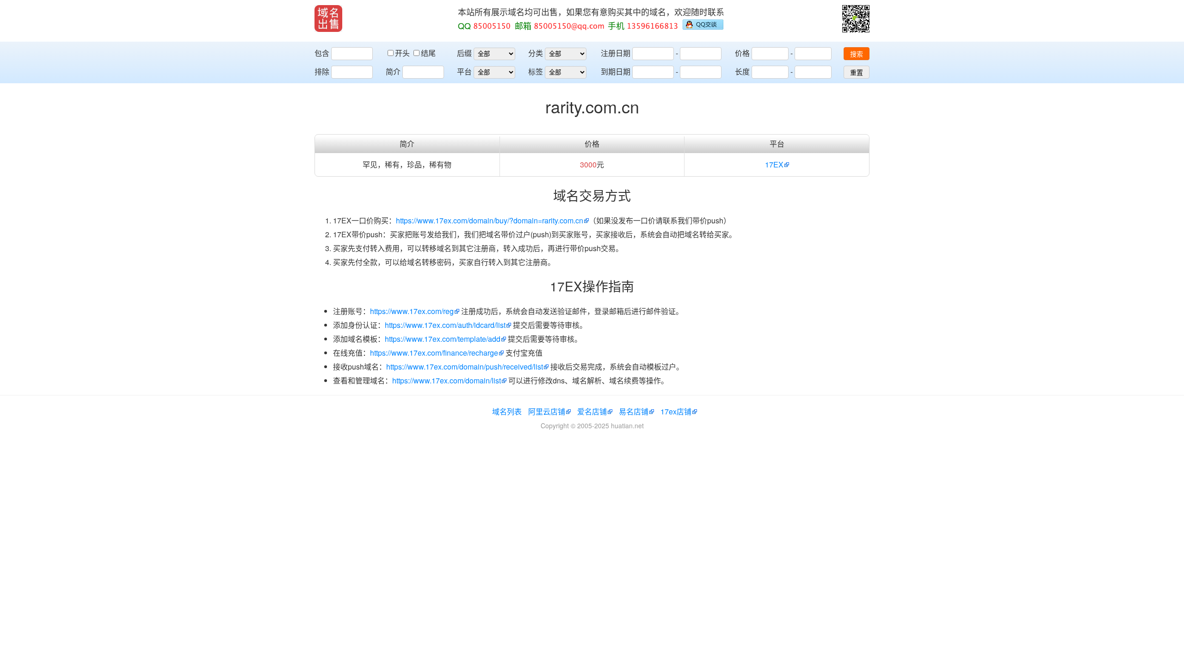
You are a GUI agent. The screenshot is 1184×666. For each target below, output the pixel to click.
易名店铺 (633, 411)
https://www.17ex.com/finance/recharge (434, 352)
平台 (464, 71)
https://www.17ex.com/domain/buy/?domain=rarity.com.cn (489, 220)
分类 (535, 53)
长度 (742, 71)
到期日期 (615, 71)
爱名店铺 (592, 411)
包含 (321, 53)
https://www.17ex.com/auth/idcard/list (445, 325)
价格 (742, 53)
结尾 (428, 53)
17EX (774, 164)
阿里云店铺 (546, 411)
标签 (535, 71)
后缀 (464, 53)
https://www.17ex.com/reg (412, 311)
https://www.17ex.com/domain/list (446, 380)
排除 (321, 71)
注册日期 (615, 53)
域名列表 (507, 411)
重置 (856, 72)
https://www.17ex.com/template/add (442, 338)
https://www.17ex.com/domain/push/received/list (464, 366)
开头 (403, 53)
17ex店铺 (675, 411)
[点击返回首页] (328, 18)
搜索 (856, 54)
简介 (393, 71)
